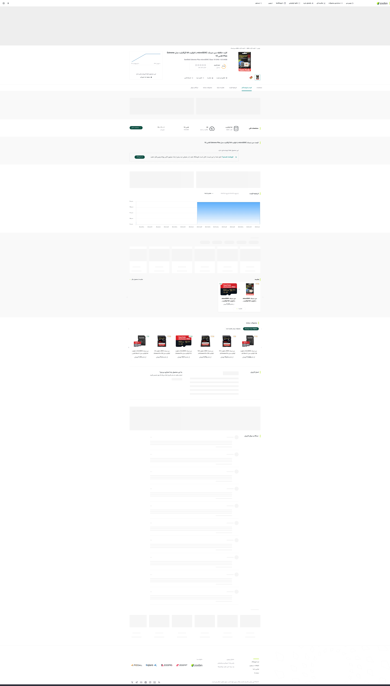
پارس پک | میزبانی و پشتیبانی (226, 663)
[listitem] (239, 297)
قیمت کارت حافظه (251, 48)
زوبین (258, 48)
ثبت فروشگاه (255, 662)
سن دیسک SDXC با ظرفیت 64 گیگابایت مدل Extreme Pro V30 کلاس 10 (162, 352)
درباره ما (256, 673)
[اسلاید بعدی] (128, 347)
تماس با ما (256, 669)
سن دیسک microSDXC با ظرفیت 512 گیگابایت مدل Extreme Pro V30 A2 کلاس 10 (183, 352)
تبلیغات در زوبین (254, 665)
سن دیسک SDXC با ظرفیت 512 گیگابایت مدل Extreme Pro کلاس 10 (227, 352)
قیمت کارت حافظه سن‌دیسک (238, 48)
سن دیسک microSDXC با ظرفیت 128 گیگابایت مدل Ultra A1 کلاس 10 (248, 352)
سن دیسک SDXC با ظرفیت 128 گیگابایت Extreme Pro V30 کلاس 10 (205, 352)
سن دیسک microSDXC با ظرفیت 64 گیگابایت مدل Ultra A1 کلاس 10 (140, 352)
